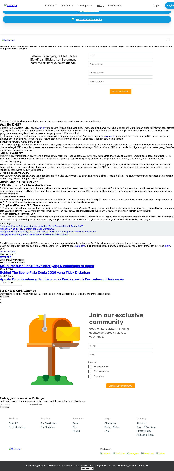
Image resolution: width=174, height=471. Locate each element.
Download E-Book (120, 91)
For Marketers (48, 427)
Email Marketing (17, 427)
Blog (75, 427)
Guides (76, 423)
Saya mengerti (87, 468)
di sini (167, 246)
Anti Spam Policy (145, 434)
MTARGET (5, 257)
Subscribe (4, 297)
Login (156, 5)
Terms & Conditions (147, 427)
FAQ (107, 431)
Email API (14, 423)
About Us (142, 423)
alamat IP (110, 136)
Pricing (100, 5)
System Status (112, 427)
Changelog (110, 423)
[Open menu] (168, 40)
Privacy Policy (144, 431)
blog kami (80, 246)
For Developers (8, 251)
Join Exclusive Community (120, 386)
